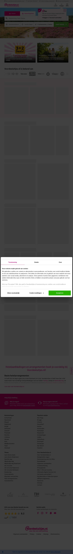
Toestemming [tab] (12, 262)
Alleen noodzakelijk (13, 293)
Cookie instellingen (35, 293)
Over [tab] (60, 262)
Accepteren (59, 293)
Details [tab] (36, 262)
